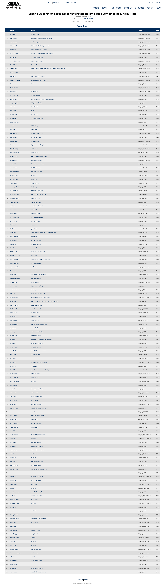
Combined (82, 26)
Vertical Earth (34, 91)
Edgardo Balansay (15, 255)
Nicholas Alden (14, 72)
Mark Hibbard (14, 88)
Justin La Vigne (14, 469)
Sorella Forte (34, 393)
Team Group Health (36, 309)
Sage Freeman (14, 408)
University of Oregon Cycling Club (40, 259)
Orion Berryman (14, 133)
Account (80, 580)
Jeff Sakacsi (13, 366)
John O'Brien (13, 168)
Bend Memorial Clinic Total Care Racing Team (43, 232)
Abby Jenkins (13, 530)
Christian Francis (14, 518)
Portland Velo (34, 328)
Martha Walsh (14, 297)
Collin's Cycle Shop (36, 137)
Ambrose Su (13, 419)
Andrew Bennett (14, 263)
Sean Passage (13, 38)
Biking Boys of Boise (36, 103)
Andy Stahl (13, 316)
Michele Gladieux (14, 503)
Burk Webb (13, 358)
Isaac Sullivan (13, 313)
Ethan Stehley (13, 248)
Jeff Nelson (13, 446)
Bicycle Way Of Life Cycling (38, 76)
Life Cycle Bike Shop (36, 160)
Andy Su (12, 511)
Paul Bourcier (13, 42)
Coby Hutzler (13, 572)
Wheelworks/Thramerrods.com (39, 80)
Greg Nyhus (13, 396)
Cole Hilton (13, 343)
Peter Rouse (13, 457)
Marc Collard (13, 65)
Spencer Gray (13, 99)
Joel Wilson (13, 76)
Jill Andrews (13, 557)
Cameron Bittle (14, 347)
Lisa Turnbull (13, 309)
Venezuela (33, 271)
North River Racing (36, 168)
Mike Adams (13, 320)
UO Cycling (34, 187)
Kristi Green (13, 362)
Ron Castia (13, 118)
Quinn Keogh (13, 46)
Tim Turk (12, 229)
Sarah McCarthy (14, 381)
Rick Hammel (13, 213)
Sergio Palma (13, 416)
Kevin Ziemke (13, 461)
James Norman (14, 179)
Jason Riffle (13, 49)
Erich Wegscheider (15, 187)
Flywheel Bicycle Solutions (38, 435)
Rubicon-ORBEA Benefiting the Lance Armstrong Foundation (48, 68)
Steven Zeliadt (14, 175)
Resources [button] (140, 8)
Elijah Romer (13, 160)
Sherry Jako (13, 522)
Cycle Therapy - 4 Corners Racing (40, 370)
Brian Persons (13, 560)
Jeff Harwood (13, 335)
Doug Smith (13, 232)
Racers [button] (96, 8)
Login (86, 580)
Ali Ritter (12, 488)
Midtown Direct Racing (37, 34)
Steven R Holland (14, 152)
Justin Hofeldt (13, 91)
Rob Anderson (14, 156)
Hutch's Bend (34, 130)
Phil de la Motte (14, 194)
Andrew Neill (13, 240)
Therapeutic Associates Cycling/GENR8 (41, 38)
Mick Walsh (13, 110)
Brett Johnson (13, 385)
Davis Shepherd (14, 198)
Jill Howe (12, 412)
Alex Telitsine (13, 225)
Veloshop (33, 290)
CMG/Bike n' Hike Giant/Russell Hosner (42, 53)
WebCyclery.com (35, 354)
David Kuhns (13, 450)
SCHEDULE (57, 3)
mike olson (13, 354)
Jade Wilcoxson (14, 435)
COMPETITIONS (70, 3)
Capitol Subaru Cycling (37, 217)
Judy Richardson (14, 499)
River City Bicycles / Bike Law (39, 49)
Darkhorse (34, 366)
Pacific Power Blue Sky (37, 332)
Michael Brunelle (14, 171)
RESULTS (47, 3)
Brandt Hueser (14, 564)
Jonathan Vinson (14, 290)
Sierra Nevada (35, 107)
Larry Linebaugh (14, 423)
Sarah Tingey (13, 534)
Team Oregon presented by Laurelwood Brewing (44, 301)
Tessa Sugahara (14, 549)
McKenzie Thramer (15, 80)
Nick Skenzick (13, 374)
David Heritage (14, 259)
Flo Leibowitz (13, 568)
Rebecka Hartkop (14, 267)
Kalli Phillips (13, 526)
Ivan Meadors (13, 183)
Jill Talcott (12, 541)
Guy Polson (13, 480)
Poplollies (33, 381)
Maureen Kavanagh (15, 553)
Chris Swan (13, 84)
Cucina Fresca (34, 255)
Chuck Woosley (14, 377)
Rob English (13, 34)
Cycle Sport (34, 229)
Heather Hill (13, 477)
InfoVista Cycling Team (37, 57)
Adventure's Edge (36, 202)
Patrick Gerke (13, 301)
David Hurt (13, 545)
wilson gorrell (13, 107)
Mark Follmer (13, 370)
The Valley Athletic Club (37, 164)
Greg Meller (13, 431)
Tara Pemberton (14, 538)
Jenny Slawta (13, 484)
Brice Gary (12, 293)
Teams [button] (105, 8)
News (158, 8)
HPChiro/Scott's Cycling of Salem (40, 46)
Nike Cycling (34, 114)
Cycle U (33, 225)
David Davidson (14, 351)
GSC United (34, 179)
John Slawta (13, 210)
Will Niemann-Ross (15, 278)
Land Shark (34, 210)
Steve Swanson (14, 324)
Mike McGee (13, 286)
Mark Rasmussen (14, 217)
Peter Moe (13, 507)
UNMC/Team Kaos (36, 95)
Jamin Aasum (13, 221)
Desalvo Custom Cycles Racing (39, 362)
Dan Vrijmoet (13, 126)
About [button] (150, 8)
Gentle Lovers (34, 149)
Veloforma (34, 267)
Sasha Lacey (13, 328)
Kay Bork (12, 438)
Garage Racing (35, 141)
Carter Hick (13, 164)
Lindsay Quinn (14, 515)
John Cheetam (14, 191)
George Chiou (13, 114)
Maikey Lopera (14, 271)
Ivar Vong (12, 332)
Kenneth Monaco (14, 492)
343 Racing (34, 236)
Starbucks (33, 175)
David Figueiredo (14, 202)
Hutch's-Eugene (35, 42)
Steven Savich (13, 252)
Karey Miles (13, 404)
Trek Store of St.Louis (37, 477)
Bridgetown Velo (35, 221)
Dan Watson (13, 282)
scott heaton (13, 473)
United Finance (35, 152)
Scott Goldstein (14, 465)
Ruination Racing (35, 313)
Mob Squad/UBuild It (37, 389)
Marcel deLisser (14, 53)
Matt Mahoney (14, 149)
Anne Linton (13, 393)
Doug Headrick (14, 427)
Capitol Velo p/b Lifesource (38, 274)
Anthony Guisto (14, 305)
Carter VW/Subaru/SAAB (37, 206)
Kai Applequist (14, 103)
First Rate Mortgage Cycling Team (40, 297)
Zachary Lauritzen (15, 122)
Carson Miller (13, 68)
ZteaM (32, 84)
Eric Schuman (13, 206)
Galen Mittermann (15, 61)
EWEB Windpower (36, 244)
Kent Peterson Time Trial (86, 18)
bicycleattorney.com (36, 396)
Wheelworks (34, 248)
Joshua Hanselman (15, 236)
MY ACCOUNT (154, 3)
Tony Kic (12, 454)
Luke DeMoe (13, 137)
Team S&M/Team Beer (37, 461)
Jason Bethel (13, 141)
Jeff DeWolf (13, 339)
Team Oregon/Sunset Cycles (39, 156)
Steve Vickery (13, 57)
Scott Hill (12, 389)
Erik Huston (13, 130)
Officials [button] (128, 8)
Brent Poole (13, 274)
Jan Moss (12, 496)
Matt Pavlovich (14, 95)
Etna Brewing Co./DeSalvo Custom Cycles (42, 99)
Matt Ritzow (13, 145)
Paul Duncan (13, 244)
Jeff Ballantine (13, 400)
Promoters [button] (115, 8)
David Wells (13, 442)
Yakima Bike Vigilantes (37, 446)
